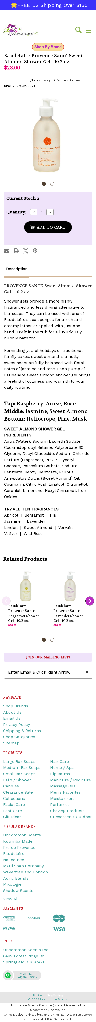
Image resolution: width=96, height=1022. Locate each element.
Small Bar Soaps (19, 773)
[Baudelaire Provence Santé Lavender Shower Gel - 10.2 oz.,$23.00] (70, 586)
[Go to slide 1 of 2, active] (44, 640)
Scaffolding (55, 995)
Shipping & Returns (22, 730)
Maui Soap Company (23, 865)
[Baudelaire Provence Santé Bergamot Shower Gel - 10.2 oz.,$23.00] (25, 586)
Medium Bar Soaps (21, 767)
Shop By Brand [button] (48, 47)
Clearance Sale (18, 792)
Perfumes (60, 804)
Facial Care (14, 804)
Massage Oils (63, 786)
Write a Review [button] (69, 80)
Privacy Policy (16, 724)
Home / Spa (62, 767)
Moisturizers (62, 798)
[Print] (16, 251)
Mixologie (12, 884)
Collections (14, 798)
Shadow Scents (18, 890)
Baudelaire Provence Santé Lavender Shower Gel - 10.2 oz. (68, 613)
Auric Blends (15, 878)
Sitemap (11, 743)
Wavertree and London (25, 872)
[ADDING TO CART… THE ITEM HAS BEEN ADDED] (48, 227)
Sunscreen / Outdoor (71, 816)
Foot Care (12, 810)
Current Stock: (22, 198)
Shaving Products (67, 810)
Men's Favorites (65, 792)
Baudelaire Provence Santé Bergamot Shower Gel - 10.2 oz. (23, 613)
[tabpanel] (48, 135)
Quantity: (16, 212)
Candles (11, 786)
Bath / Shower (17, 779)
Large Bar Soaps (19, 761)
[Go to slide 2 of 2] (52, 640)
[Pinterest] (35, 251)
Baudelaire (13, 853)
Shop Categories (19, 736)
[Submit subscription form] (87, 672)
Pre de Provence (19, 847)
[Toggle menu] (88, 30)
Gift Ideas (12, 816)
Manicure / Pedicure (70, 779)
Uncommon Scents (22, 835)
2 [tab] (52, 184)
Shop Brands (15, 706)
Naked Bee (13, 859)
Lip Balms (60, 773)
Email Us (11, 718)
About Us (12, 712)
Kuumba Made (18, 841)
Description (16, 269)
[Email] (6, 251)
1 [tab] (44, 184)
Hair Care (59, 761)
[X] (25, 251)
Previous (6, 601)
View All (11, 898)
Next (89, 601)
